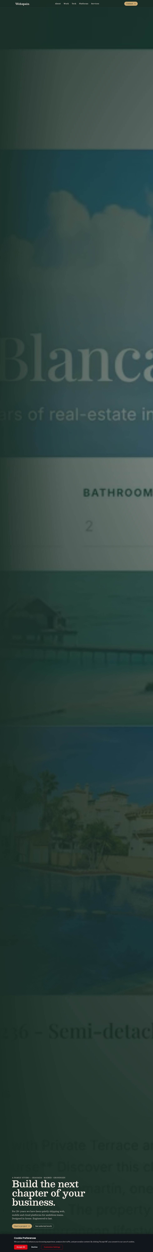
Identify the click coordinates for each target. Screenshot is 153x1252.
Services (95, 3)
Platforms (83, 3)
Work (66, 3)
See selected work (43, 1226)
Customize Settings (52, 1247)
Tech (74, 3)
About (58, 3)
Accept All (21, 1247)
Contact (129, 3)
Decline (34, 1247)
